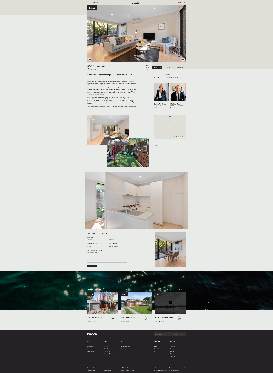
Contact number (92, 243)
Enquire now (157, 67)
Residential (90, 344)
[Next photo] (183, 59)
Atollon (133, 370)
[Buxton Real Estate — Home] (136, 2)
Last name (111, 237)
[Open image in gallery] (128, 152)
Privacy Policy (90, 369)
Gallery (168, 67)
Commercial (90, 346)
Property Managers (109, 353)
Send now (91, 266)
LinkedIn (172, 353)
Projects (89, 349)
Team (155, 346)
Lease (105, 341)
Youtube (172, 356)
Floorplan (180, 67)
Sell (122, 341)
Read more (90, 109)
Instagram (173, 349)
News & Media (157, 349)
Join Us (172, 341)
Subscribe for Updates (178, 334)
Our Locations (157, 344)
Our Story (157, 341)
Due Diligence (107, 369)
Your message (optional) (94, 250)
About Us (156, 351)
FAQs (155, 353)
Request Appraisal (125, 346)
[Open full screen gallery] (136, 33)
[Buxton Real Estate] (95, 334)
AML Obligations (107, 370)
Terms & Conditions (91, 370)
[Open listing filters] (184, 2)
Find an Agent (90, 351)
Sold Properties (125, 344)
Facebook (172, 351)
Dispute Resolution (91, 367)
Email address (113, 243)
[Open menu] (89, 2)
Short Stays (107, 349)
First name (90, 237)
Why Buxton (107, 351)
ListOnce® (128, 370)
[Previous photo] (89, 59)
